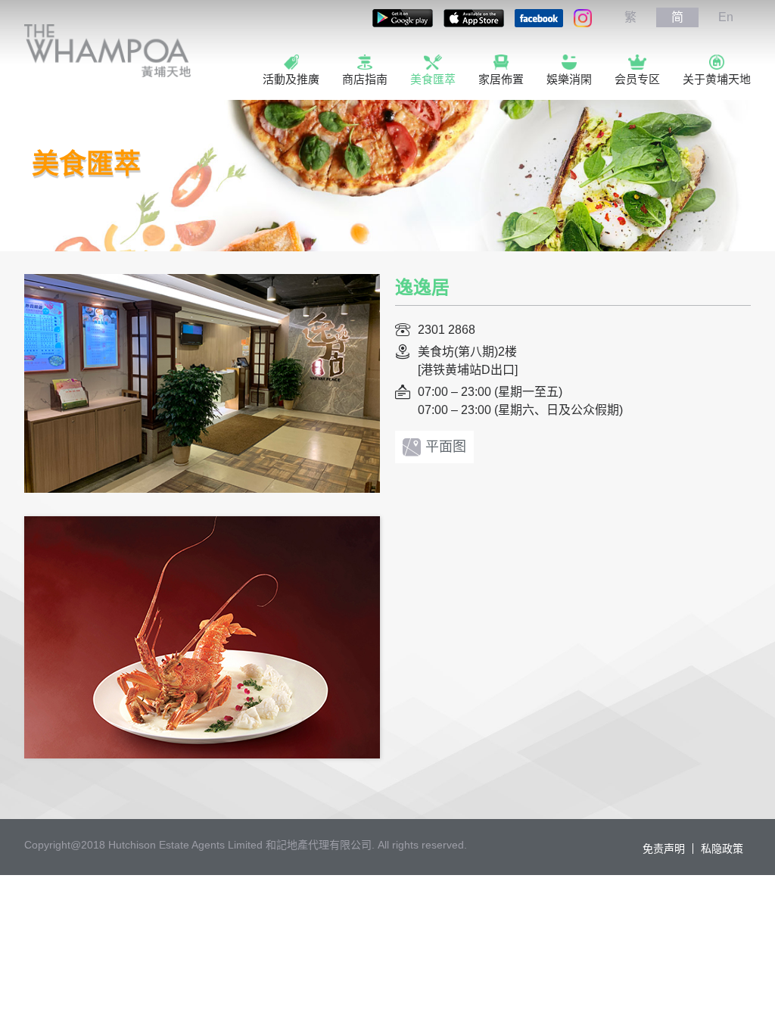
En (725, 17)
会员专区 (637, 79)
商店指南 (365, 79)
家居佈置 (501, 79)
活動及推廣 (291, 79)
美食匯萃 (433, 79)
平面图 (445, 446)
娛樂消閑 (569, 79)
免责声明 (664, 848)
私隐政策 (722, 848)
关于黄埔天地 (717, 79)
